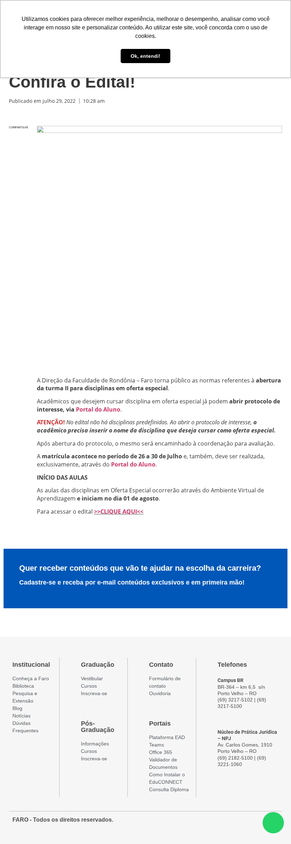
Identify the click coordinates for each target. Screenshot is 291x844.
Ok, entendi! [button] (145, 56)
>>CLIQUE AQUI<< (118, 511)
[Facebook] (233, 823)
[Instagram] (246, 823)
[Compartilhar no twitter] (18, 155)
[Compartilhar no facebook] (18, 140)
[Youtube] (259, 823)
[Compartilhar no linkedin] (18, 170)
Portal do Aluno (98, 409)
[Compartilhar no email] (18, 185)
